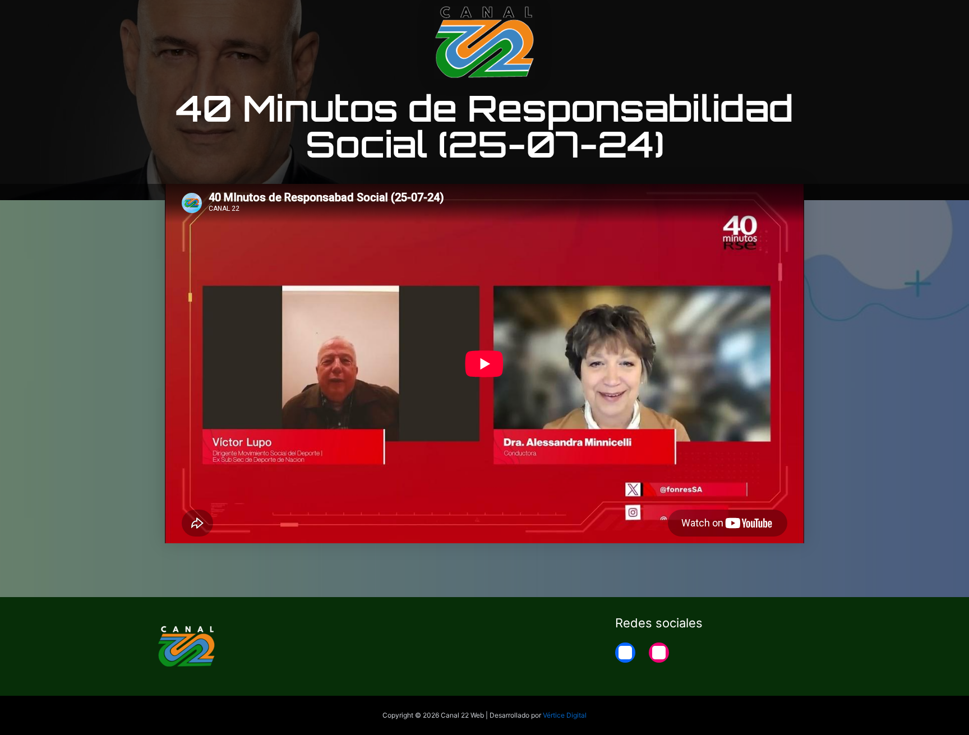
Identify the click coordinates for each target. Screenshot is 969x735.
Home (799, 18)
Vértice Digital (565, 715)
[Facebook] (625, 652)
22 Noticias (744, 18)
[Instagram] (659, 652)
